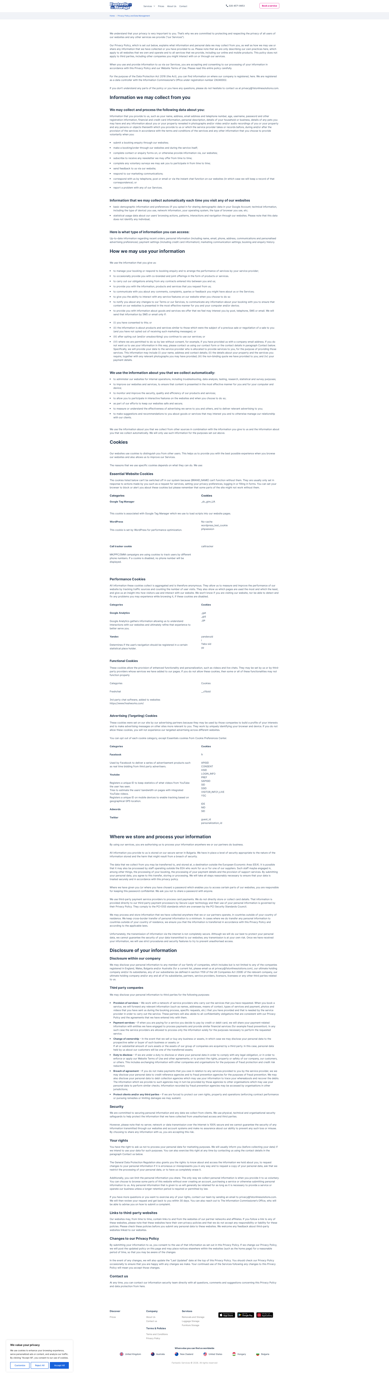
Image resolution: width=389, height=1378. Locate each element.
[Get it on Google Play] (245, 1315)
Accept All (59, 1365)
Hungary (242, 1354)
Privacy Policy (153, 1338)
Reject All (39, 1365)
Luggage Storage (190, 1321)
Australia (160, 1354)
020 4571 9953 (237, 5)
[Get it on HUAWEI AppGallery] (264, 1315)
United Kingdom (133, 1354)
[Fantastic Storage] (121, 6)
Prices (161, 6)
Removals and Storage (193, 1317)
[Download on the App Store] (226, 1315)
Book (269, 5)
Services (147, 6)
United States (215, 1354)
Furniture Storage (190, 1325)
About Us (171, 6)
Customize (20, 1365)
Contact (183, 6)
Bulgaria (265, 1354)
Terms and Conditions (157, 1334)
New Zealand (186, 1354)
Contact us (151, 1321)
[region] (39, 1356)
